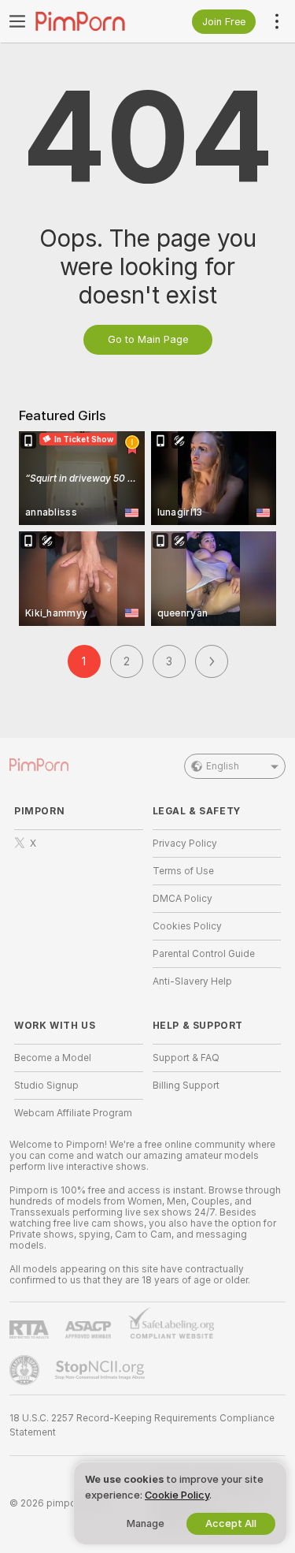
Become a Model (52, 1057)
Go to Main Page (148, 339)
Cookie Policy (177, 1495)
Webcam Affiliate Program (73, 1113)
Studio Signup (46, 1085)
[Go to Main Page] (91, 21)
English (222, 766)
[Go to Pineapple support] (25, 1370)
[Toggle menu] (17, 21)
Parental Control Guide (204, 953)
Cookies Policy (187, 926)
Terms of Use (183, 871)
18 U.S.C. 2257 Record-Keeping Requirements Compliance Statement (142, 1425)
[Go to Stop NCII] (101, 1370)
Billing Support (186, 1085)
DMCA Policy (182, 898)
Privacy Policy (185, 843)
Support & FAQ (186, 1057)
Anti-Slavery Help (192, 981)
